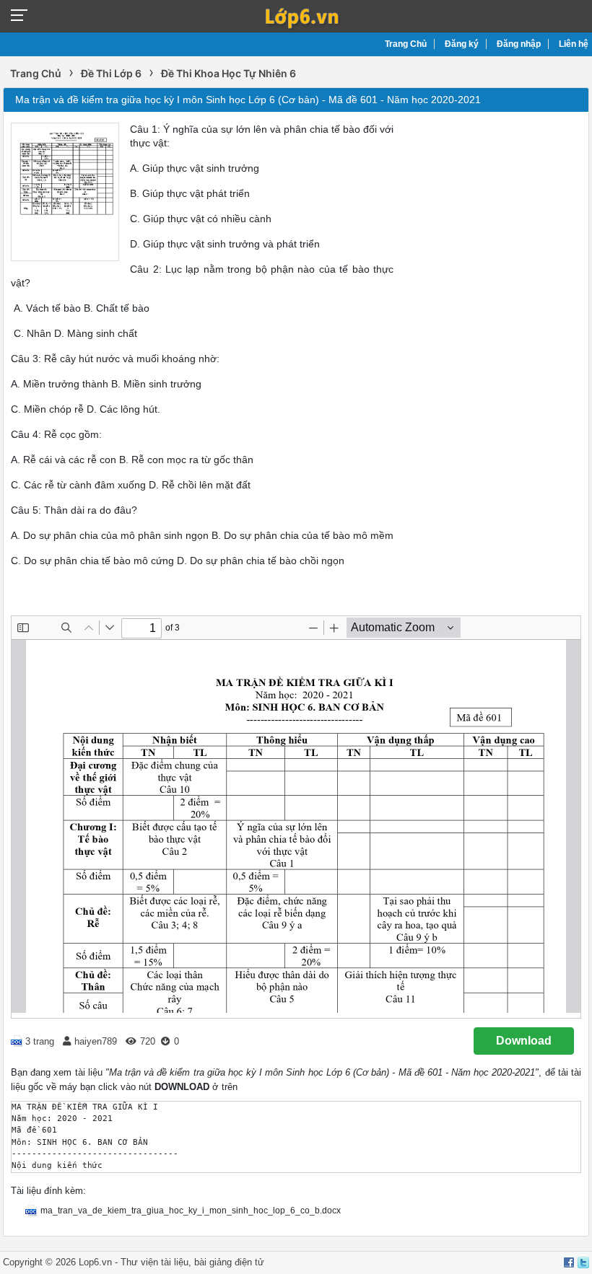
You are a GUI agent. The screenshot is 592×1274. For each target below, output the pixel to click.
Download (524, 1040)
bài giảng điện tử (229, 1262)
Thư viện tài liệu (154, 1262)
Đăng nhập (519, 44)
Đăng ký (462, 44)
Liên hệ (573, 44)
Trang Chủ (406, 44)
